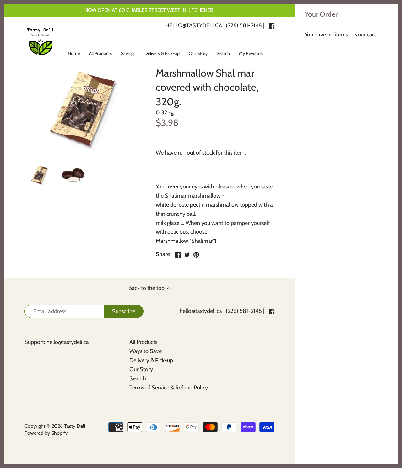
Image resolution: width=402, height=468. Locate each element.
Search (137, 378)
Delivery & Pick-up (151, 360)
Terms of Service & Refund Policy (168, 387)
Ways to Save (145, 351)
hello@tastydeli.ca (201, 310)
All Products (143, 342)
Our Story (141, 369)
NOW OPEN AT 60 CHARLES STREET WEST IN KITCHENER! (149, 10)
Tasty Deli (74, 426)
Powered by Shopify (46, 433)
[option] (39, 175)
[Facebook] (271, 311)
